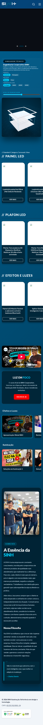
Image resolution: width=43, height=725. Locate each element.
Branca (6, 80)
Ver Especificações (14, 41)
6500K (26, 85)
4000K (20, 85)
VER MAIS (12, 199)
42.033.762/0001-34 (13, 705)
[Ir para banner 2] (21, 46)
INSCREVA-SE (22, 397)
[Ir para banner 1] (17, 46)
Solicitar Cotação (13, 35)
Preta (12, 80)
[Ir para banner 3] (25, 46)
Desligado (7, 85)
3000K (14, 85)
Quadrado (6, 75)
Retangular (15, 75)
